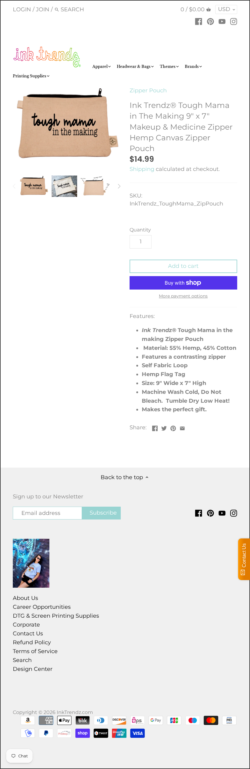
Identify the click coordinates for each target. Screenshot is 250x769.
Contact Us (28, 633)
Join (42, 9)
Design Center (32, 669)
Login (22, 9)
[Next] (118, 186)
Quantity (140, 230)
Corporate (26, 624)
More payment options (183, 296)
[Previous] (14, 186)
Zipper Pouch (148, 90)
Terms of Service (35, 651)
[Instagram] (233, 21)
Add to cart (183, 266)
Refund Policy (32, 642)
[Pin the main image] (173, 426)
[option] (33, 186)
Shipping (142, 169)
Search (22, 660)
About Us (25, 598)
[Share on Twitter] (164, 426)
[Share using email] (182, 426)
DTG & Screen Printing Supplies (56, 615)
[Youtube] (222, 21)
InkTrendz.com (75, 712)
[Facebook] (198, 21)
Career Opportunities (42, 607)
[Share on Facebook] (155, 426)
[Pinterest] (210, 21)
